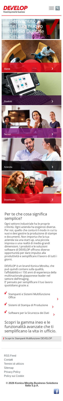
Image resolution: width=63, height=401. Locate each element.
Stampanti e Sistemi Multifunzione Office (29, 295)
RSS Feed (10, 355)
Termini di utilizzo (14, 363)
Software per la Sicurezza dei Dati (28, 313)
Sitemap (9, 367)
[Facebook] (56, 391)
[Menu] (51, 8)
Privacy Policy (12, 372)
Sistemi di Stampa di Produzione (28, 305)
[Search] (57, 8)
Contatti (8, 359)
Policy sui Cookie (14, 376)
